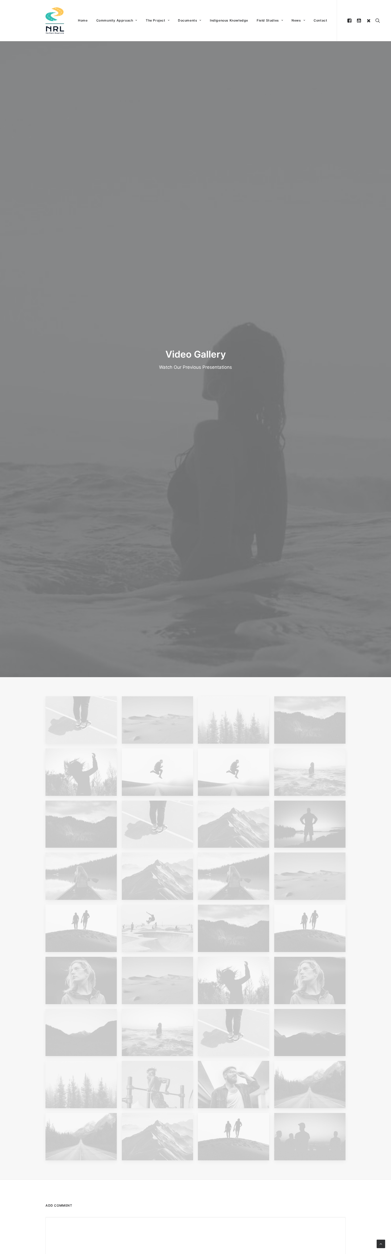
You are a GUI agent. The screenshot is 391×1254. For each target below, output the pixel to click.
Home (83, 20)
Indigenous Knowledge (229, 20)
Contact (320, 20)
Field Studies (268, 20)
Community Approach (114, 20)
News (296, 20)
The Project (155, 20)
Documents (187, 20)
